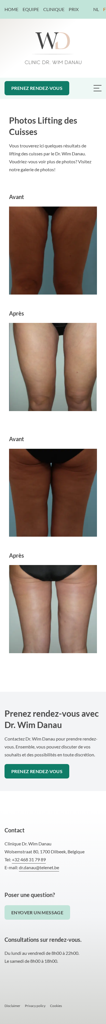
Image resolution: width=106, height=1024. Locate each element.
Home (11, 9)
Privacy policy (35, 1006)
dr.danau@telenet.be (39, 867)
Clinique (53, 9)
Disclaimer (12, 1006)
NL (96, 9)
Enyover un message (37, 912)
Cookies (56, 1006)
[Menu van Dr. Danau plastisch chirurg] (97, 88)
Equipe (31, 9)
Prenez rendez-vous (36, 88)
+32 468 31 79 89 (29, 859)
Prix (74, 9)
